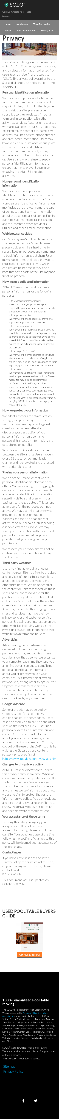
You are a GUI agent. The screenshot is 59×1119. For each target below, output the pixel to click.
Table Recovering (41, 24)
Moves (8, 30)
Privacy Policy (13, 1071)
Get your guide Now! (29, 954)
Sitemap (9, 1066)
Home (8, 24)
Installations (22, 24)
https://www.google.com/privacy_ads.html (29, 758)
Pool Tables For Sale (26, 30)
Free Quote (47, 30)
